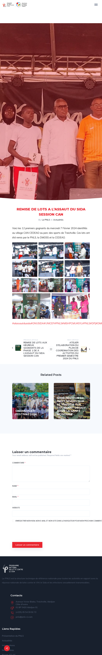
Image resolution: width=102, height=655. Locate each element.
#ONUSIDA (37, 323)
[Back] (51, 349)
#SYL (79, 323)
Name (14, 486)
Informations (8, 645)
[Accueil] (12, 568)
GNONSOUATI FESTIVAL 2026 (26, 412)
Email (14, 497)
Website (16, 508)
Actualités (58, 219)
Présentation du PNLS (13, 635)
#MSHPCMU (69, 323)
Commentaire (19, 463)
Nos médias (8, 650)
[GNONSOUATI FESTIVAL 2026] (30, 401)
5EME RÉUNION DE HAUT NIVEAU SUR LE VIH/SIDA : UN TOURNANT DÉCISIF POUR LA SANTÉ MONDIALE (71, 406)
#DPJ (93, 323)
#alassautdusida (21, 323)
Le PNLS (46, 219)
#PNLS (58, 323)
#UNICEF (49, 323)
